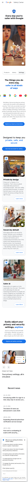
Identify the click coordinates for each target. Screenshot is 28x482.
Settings (21, 72)
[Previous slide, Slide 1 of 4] (4, 367)
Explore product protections (14, 124)
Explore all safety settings (14, 341)
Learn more (19, 198)
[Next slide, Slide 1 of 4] (8, 367)
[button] (23, 63)
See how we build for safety (14, 149)
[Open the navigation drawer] (2, 2)
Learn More (19, 304)
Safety (14, 72)
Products (6, 72)
